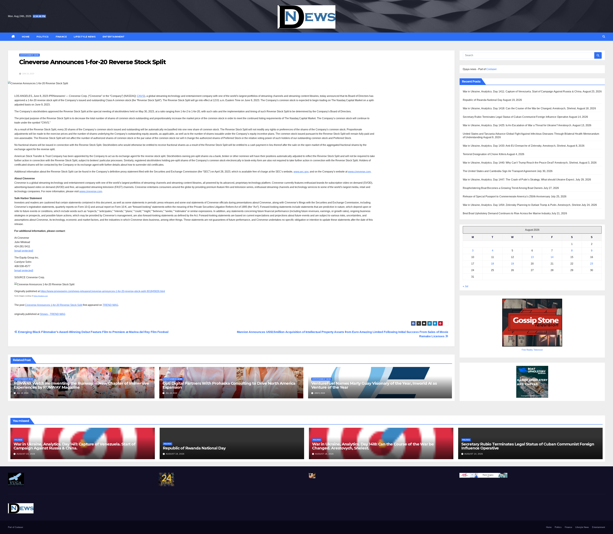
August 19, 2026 (175, 454)
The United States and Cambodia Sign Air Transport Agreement (499, 171)
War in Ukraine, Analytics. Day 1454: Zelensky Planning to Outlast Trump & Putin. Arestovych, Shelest (522, 205)
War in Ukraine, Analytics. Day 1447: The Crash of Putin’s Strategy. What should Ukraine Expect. (519, 179)
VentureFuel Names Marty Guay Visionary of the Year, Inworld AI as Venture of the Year (374, 385)
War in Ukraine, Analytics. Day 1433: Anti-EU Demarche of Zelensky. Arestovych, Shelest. (514, 145)
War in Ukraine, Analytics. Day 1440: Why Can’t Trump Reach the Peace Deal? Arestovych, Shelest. (521, 162)
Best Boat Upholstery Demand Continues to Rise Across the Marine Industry (507, 213)
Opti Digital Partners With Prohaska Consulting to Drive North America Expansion (229, 385)
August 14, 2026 (473, 454)
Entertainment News (29, 55)
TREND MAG (110, 305)
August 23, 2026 (26, 454)
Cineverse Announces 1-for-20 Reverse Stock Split (53, 305)
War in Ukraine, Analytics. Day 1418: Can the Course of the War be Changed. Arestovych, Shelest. (519, 108)
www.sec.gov (301, 171)
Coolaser (491, 69)
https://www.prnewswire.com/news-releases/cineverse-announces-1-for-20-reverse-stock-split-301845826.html (102, 291)
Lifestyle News (85, 36)
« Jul (465, 286)
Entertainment (114, 36)
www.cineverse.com (359, 171)
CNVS (140, 96)
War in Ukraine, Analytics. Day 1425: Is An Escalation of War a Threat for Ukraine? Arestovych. (517, 125)
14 (552, 257)
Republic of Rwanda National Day (482, 100)
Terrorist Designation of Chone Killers (484, 154)
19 (512, 263)
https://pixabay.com (41, 296)
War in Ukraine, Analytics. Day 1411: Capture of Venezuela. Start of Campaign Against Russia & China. (522, 91)
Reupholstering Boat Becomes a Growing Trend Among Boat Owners (503, 188)
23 (591, 263)
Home (26, 36)
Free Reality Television (532, 350)
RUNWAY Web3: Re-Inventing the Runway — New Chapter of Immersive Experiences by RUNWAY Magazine (81, 385)
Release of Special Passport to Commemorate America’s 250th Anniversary (506, 196)
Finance (61, 36)
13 (532, 257)
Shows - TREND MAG (52, 314)
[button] (603, 36)
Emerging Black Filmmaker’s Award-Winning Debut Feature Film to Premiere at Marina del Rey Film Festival (92, 332)
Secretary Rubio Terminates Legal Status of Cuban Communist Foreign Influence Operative (515, 117)
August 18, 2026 (324, 454)
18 (492, 263)
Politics (43, 36)
